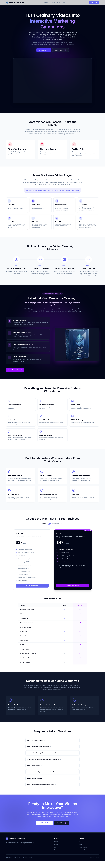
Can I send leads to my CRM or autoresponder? (41, 753)
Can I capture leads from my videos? (38, 746)
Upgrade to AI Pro (13, 370)
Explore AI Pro (59, 50)
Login (86, 2)
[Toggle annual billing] (49, 524)
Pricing (59, 2)
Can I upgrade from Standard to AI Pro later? (40, 784)
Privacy (92, 857)
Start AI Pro (60, 823)
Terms (97, 857)
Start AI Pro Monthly (73, 585)
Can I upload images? (33, 765)
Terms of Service (84, 850)
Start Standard (43, 823)
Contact (81, 844)
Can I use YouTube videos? (35, 740)
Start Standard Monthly (32, 585)
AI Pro (53, 2)
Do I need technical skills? (35, 778)
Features (46, 2)
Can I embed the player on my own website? (40, 772)
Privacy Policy (83, 847)
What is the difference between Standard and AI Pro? (43, 759)
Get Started (94, 2)
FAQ (64, 2)
